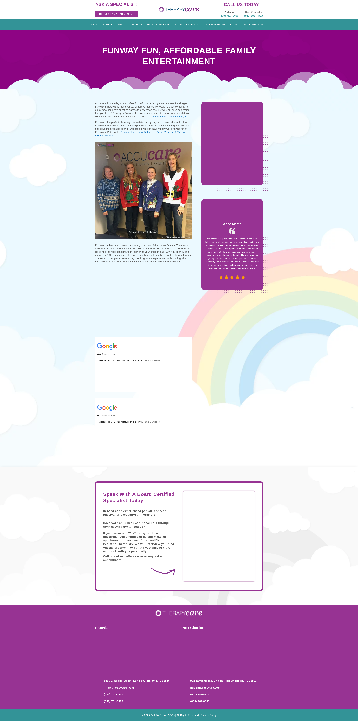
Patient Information (213, 25)
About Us (107, 25)
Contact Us (237, 25)
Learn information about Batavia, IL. (168, 116)
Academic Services (185, 25)
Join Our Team (257, 25)
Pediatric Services (158, 25)
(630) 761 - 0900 (229, 15)
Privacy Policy (208, 715)
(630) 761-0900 (113, 694)
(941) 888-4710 (199, 694)
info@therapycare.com (119, 687)
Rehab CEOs (167, 715)
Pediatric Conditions (129, 25)
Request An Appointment (116, 14)
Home (93, 25)
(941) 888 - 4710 (253, 15)
